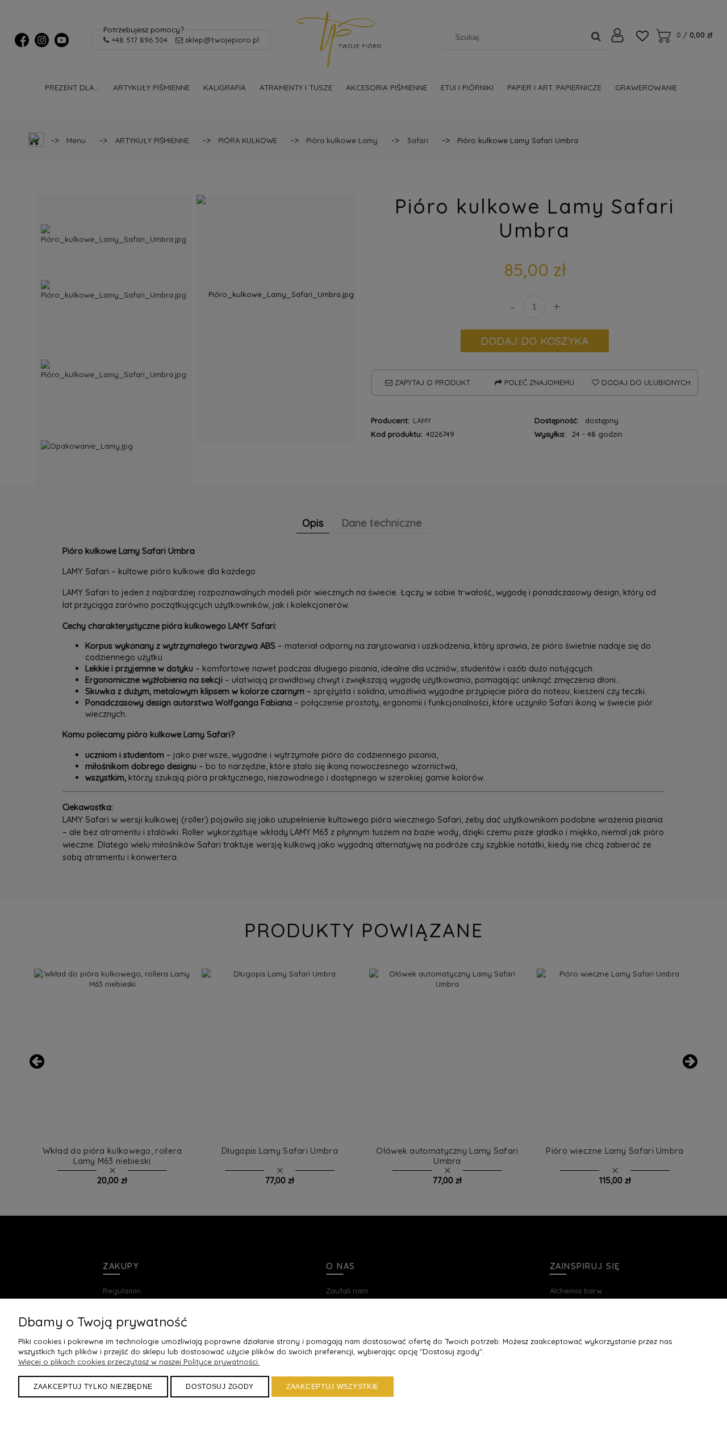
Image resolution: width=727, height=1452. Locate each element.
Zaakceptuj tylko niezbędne (93, 1387)
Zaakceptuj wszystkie (332, 1387)
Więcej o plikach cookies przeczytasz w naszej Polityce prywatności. (139, 1361)
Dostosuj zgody (220, 1387)
